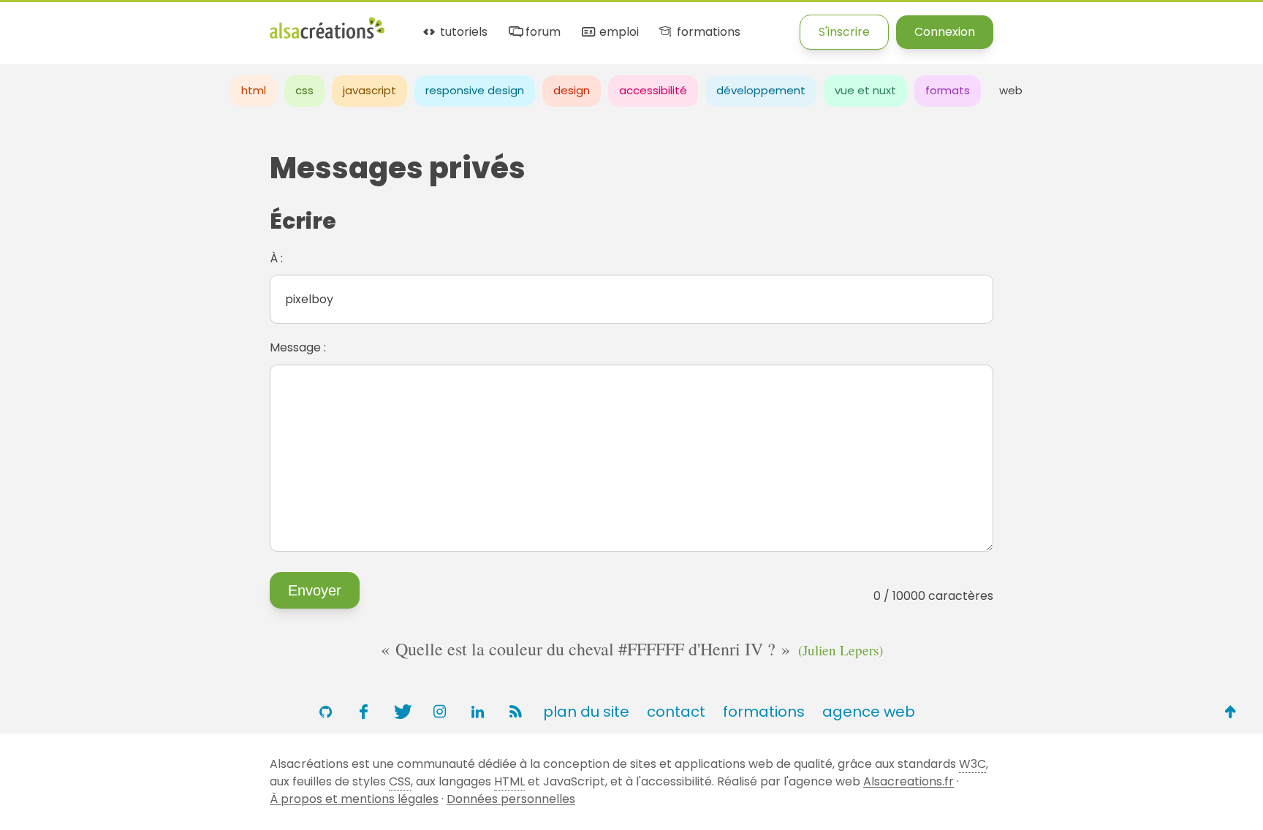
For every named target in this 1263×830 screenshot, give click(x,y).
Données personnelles (511, 799)
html (253, 90)
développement (760, 90)
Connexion (944, 31)
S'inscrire (844, 31)
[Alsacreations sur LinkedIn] (477, 711)
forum (542, 32)
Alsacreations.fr (908, 781)
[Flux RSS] (515, 711)
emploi (617, 32)
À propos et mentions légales (354, 799)
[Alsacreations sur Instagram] (439, 711)
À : (276, 258)
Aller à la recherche (265, 23)
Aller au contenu (143, 23)
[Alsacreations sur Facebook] (363, 711)
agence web (868, 711)
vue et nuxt (865, 90)
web (1011, 90)
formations (707, 32)
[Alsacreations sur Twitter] (401, 711)
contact (676, 711)
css (304, 90)
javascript (369, 90)
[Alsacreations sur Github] (325, 711)
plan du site (586, 711)
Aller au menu (39, 23)
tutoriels (462, 32)
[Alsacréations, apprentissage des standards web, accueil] (327, 36)
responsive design (474, 90)
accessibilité (653, 90)
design (571, 90)
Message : (298, 347)
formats (947, 90)
